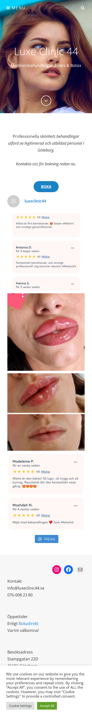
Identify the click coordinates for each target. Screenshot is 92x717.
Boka (46, 186)
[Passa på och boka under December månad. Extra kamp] (46, 252)
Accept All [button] (47, 705)
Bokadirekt (29, 623)
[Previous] (46, 100)
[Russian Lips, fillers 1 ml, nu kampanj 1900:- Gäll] (46, 332)
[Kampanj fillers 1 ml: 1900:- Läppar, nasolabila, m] (46, 492)
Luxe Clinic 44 (46, 51)
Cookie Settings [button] (20, 705)
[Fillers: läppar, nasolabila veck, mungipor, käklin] (46, 412)
